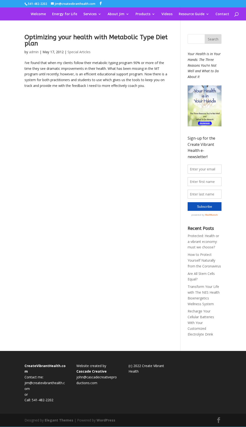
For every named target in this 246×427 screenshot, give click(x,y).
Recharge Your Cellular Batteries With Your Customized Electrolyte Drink (201, 322)
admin (34, 52)
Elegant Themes (59, 420)
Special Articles (79, 52)
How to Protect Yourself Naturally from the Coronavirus (204, 260)
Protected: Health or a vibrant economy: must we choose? (203, 241)
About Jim (116, 14)
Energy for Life (64, 14)
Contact (222, 14)
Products (142, 14)
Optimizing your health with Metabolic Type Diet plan (96, 40)
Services (90, 14)
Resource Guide (191, 14)
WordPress (106, 420)
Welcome (38, 14)
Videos (166, 14)
